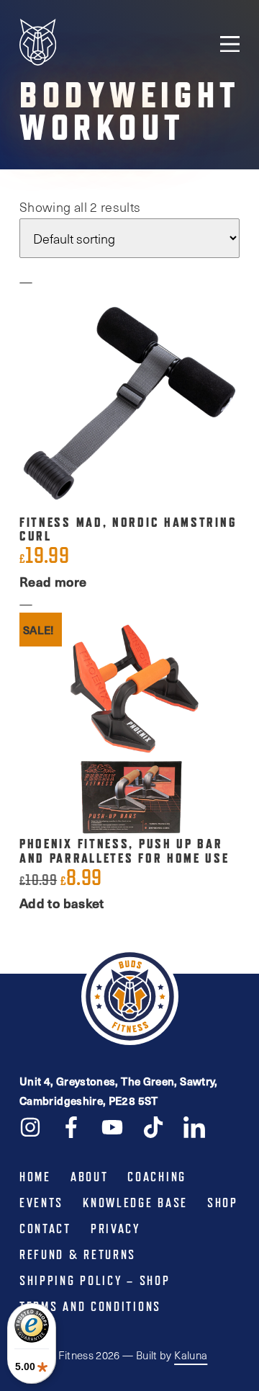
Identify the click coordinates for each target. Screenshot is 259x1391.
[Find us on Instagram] (30, 1126)
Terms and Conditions (90, 1306)
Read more (52, 581)
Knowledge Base (135, 1203)
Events (41, 1203)
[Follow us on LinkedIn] (194, 1126)
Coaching (156, 1177)
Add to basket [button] (61, 902)
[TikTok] (153, 1126)
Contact (45, 1229)
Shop (222, 1203)
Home (35, 1177)
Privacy (115, 1229)
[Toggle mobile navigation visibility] (230, 43)
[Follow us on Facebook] (71, 1126)
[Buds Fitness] (37, 43)
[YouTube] (112, 1126)
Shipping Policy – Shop (94, 1281)
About (90, 1177)
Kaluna (190, 1355)
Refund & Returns (77, 1255)
